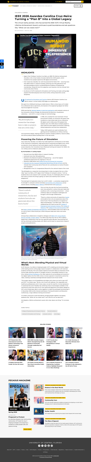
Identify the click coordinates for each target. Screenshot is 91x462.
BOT (14, 449)
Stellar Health (50, 411)
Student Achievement (79, 449)
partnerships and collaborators (53, 182)
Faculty (23, 449)
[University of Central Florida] (18, 2)
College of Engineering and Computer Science (33, 311)
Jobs (27, 449)
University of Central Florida (45, 443)
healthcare (58, 184)
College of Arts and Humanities (57, 207)
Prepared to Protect (16, 417)
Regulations (61, 449)
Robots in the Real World (54, 387)
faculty (67, 197)
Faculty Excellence (52, 311)
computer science (47, 314)
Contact (18, 449)
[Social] (45, 446)
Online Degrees (33, 449)
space (37, 184)
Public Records (54, 449)
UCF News (45, 452)
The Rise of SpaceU (52, 421)
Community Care (51, 400)
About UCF (9, 449)
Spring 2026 (13, 412)
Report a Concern (69, 449)
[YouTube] (48, 446)
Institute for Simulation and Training (31, 314)
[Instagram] (52, 446)
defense (41, 184)
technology (57, 314)
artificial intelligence (34, 274)
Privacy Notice (46, 449)
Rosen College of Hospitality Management (35, 209)
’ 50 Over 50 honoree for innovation (51, 161)
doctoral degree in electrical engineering (43, 110)
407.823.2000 (56, 455)
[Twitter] (42, 446)
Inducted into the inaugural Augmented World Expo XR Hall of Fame (43, 163)
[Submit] (82, 2)
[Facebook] (39, 446)
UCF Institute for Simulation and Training (36, 99)
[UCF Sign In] (59, 2)
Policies (39, 449)
